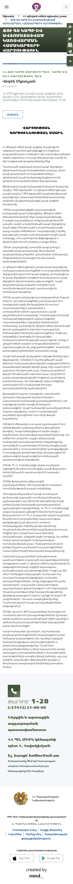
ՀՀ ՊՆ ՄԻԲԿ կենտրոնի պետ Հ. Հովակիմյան (32, 742)
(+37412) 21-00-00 (27, 707)
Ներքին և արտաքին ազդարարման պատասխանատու (28, 723)
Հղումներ (15, 834)
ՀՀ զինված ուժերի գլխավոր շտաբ (45, 16)
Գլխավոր (9, 16)
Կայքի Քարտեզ (51, 830)
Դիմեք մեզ (33, 834)
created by (36, 872)
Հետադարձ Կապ (24, 830)
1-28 (40, 701)
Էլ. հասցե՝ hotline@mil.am (33, 755)
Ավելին (13, 114)
